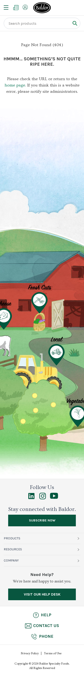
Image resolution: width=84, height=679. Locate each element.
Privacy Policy (30, 653)
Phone (46, 636)
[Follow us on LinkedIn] (31, 498)
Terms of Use (53, 653)
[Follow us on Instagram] (42, 498)
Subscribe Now (42, 520)
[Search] (74, 23)
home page (15, 85)
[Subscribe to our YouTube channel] (54, 498)
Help (46, 614)
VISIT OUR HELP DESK (42, 594)
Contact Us (46, 625)
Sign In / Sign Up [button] (25, 7)
